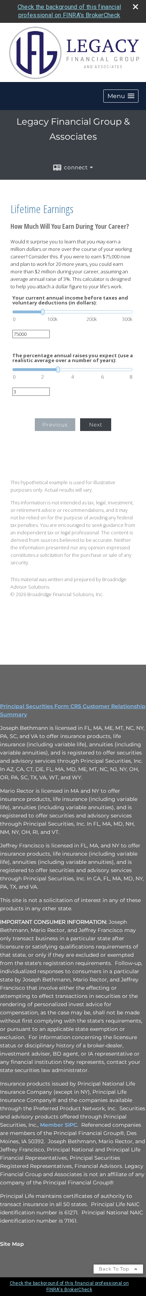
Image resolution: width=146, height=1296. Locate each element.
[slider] (72, 311)
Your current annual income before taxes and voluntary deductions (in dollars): (70, 300)
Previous (55, 424)
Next (96, 424)
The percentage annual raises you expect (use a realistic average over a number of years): (72, 358)
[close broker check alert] (136, 7)
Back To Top (115, 1269)
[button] (121, 96)
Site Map (12, 1244)
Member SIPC (58, 1125)
